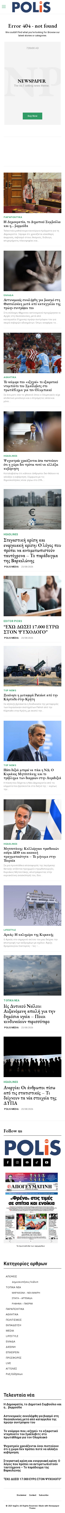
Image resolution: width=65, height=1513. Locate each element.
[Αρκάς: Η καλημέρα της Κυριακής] (32, 905)
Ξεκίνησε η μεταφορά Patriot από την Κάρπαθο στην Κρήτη (31, 697)
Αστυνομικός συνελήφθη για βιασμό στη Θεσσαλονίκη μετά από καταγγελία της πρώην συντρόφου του (32, 303)
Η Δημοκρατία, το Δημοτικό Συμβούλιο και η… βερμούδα (32, 223)
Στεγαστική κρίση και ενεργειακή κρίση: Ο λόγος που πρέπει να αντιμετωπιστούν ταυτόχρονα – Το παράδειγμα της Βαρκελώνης (32, 550)
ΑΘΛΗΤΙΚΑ (10, 377)
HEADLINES (10, 456)
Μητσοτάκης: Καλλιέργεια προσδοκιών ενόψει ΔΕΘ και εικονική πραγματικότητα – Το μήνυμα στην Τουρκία (31, 854)
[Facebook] (8, 1162)
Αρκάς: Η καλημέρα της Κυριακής (28, 934)
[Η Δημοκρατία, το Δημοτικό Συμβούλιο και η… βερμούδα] (32, 193)
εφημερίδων (40, 1246)
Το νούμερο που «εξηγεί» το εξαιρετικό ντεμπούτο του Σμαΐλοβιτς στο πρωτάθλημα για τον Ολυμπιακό (31, 386)
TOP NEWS (10, 690)
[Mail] (27, 1162)
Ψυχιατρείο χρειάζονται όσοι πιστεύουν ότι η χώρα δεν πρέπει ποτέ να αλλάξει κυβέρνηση (31, 464)
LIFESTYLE (10, 930)
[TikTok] (37, 1162)
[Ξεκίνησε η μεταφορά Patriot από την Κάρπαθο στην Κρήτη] (32, 666)
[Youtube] (47, 1162)
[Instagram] (17, 1162)
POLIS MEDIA (11, 566)
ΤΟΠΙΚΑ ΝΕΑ (11, 1000)
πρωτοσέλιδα (25, 1246)
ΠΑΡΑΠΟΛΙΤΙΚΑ (13, 217)
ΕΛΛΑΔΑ (8, 295)
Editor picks (13, 621)
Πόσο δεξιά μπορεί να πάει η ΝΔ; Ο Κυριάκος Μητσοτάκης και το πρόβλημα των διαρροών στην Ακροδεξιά (32, 774)
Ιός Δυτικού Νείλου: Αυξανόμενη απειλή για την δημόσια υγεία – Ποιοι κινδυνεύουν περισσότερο (29, 1014)
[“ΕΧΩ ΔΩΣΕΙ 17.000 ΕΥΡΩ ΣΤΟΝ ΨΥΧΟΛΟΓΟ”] (32, 596)
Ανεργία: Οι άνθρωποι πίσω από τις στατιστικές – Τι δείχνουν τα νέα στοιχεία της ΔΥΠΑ (30, 1095)
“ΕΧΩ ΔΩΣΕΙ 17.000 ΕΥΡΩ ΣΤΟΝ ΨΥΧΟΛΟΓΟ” (31, 629)
